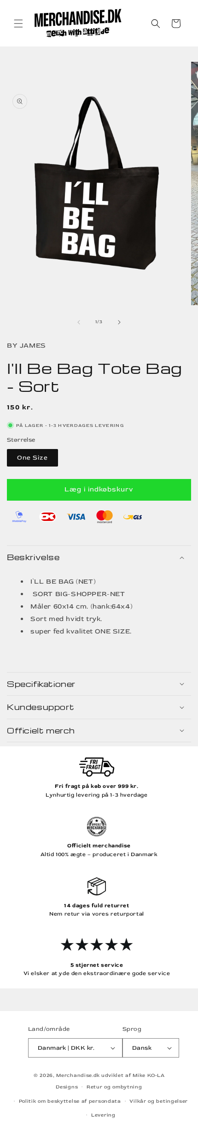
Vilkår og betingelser (158, 1101)
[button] (18, 23)
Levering (103, 1115)
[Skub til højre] (119, 322)
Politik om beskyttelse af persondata (70, 1101)
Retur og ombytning (114, 1087)
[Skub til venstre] (79, 322)
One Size (32, 457)
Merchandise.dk (78, 1075)
